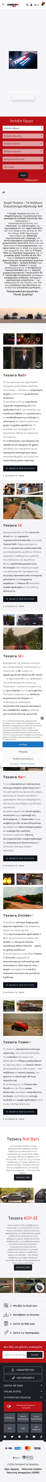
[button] (42, 718)
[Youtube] (34, 1437)
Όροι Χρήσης (11, 1469)
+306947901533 (25, 1370)
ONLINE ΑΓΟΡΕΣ (12, 1391)
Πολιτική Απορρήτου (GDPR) (23, 1472)
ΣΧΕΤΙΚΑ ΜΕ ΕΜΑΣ (13, 1385)
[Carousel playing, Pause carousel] (38, 365)
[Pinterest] (19, 1437)
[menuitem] (27, 5)
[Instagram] (27, 1437)
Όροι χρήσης (14, 763)
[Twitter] (12, 1437)
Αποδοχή (23, 744)
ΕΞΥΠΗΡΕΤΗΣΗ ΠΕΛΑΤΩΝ (17, 1397)
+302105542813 (25, 1377)
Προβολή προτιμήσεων (23, 758)
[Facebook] (5, 1437)
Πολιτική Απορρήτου (27, 763)
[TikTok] (41, 1437)
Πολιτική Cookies (32, 1469)
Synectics (34, 1464)
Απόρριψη (23, 751)
